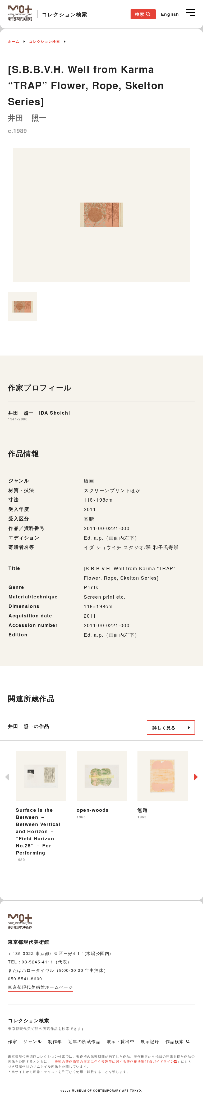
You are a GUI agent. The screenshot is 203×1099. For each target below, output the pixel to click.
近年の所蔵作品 (84, 1041)
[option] (101, 217)
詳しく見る (164, 727)
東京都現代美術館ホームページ (40, 987)
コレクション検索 (44, 41)
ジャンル (32, 1041)
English (170, 14)
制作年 (55, 1041)
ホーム (14, 41)
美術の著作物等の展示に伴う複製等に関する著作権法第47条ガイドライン (114, 1061)
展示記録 (150, 1041)
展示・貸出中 (121, 1041)
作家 (12, 1041)
